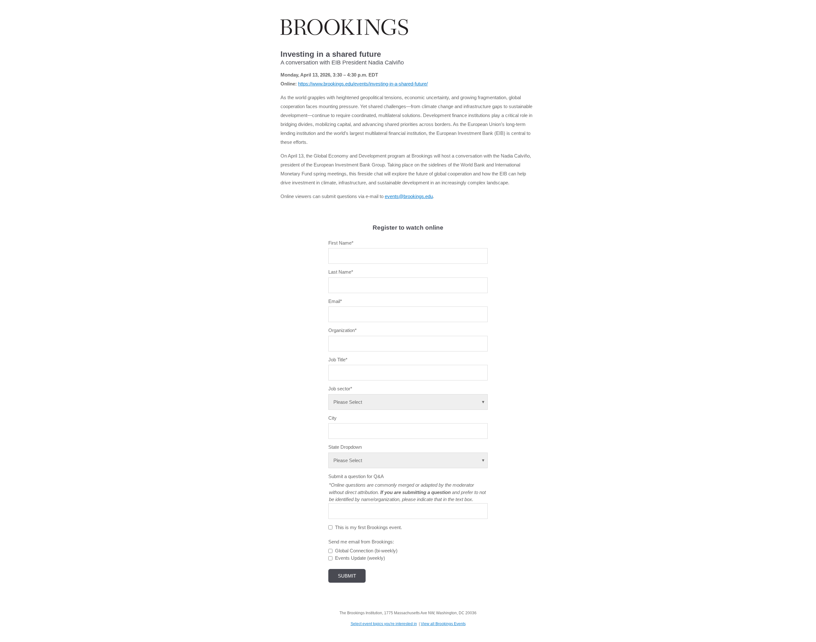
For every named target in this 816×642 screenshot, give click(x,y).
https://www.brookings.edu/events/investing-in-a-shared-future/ (363, 83)
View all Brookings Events (443, 624)
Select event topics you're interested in (384, 624)
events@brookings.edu (409, 196)
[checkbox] (408, 554)
